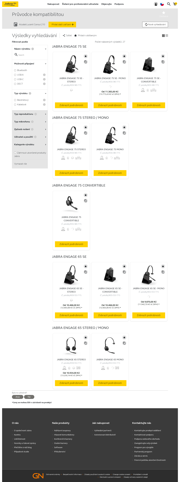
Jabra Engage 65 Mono (110, 359)
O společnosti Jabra (23, 430)
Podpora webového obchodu (147, 439)
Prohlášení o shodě (140, 474)
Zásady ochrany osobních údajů (136, 477)
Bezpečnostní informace (72, 474)
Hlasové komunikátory (64, 435)
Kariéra (17, 435)
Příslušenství (59, 451)
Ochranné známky (53, 474)
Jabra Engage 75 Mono (110, 149)
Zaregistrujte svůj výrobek (145, 443)
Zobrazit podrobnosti (71, 105)
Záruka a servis (141, 456)
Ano (18, 397)
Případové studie (21, 451)
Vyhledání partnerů (102, 430)
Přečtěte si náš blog (23, 447)
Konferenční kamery (63, 439)
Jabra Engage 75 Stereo (71, 149)
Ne (29, 397)
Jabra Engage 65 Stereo (71, 359)
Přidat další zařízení (63, 24)
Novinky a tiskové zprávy (25, 443)
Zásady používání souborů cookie (97, 474)
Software (58, 447)
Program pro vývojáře (143, 447)
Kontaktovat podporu (144, 435)
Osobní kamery (61, 443)
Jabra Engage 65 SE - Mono (148, 288)
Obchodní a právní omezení (110, 477)
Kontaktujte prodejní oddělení (147, 430)
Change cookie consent (121, 474)
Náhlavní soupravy (62, 430)
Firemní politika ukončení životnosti (150, 460)
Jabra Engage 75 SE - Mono (110, 78)
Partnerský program (143, 451)
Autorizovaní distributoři (105, 435)
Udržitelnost (19, 439)
